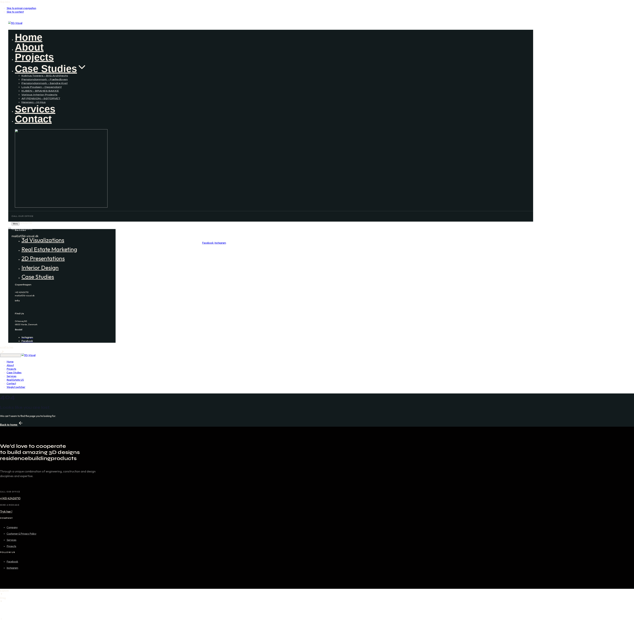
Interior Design (40, 267)
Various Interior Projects (39, 94)
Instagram (12, 567)
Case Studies (46, 68)
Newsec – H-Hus (33, 102)
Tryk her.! (6, 511)
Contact (33, 118)
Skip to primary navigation (21, 8)
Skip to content (15, 11)
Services (35, 109)
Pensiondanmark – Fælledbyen (44, 79)
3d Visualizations (42, 240)
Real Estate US (15, 379)
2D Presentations (43, 258)
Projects (34, 57)
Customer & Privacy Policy (21, 533)
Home (28, 37)
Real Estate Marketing (49, 249)
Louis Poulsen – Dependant (41, 87)
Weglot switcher (16, 387)
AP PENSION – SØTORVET (40, 98)
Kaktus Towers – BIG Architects (44, 75)
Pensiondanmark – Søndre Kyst (44, 83)
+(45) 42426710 (10, 498)
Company (12, 527)
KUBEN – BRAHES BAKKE (40, 90)
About (29, 47)
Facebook (12, 561)
